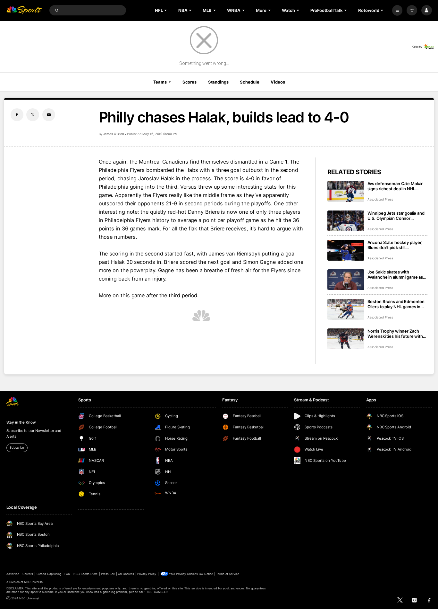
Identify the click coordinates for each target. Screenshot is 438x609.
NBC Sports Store (85, 574)
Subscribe (17, 447)
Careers (27, 574)
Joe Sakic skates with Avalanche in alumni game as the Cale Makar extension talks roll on (397, 274)
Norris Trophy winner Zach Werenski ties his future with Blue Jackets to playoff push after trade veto (395, 333)
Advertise (12, 574)
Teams (160, 82)
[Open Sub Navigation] (166, 10)
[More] (397, 10)
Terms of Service (227, 574)
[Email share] (48, 114)
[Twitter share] (32, 114)
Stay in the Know (21, 422)
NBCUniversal (33, 582)
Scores (189, 82)
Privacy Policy (146, 574)
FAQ (67, 574)
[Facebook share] (17, 114)
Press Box (108, 574)
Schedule (249, 82)
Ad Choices (126, 574)
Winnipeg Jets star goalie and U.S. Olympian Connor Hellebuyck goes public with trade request (396, 215)
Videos (278, 82)
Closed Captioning (49, 574)
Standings (218, 82)
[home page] (24, 10)
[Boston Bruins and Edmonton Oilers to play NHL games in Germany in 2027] (345, 309)
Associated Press (380, 199)
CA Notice (206, 574)
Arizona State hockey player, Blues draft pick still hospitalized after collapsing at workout (397, 245)
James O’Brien (113, 134)
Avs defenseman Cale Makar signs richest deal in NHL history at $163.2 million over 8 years (396, 186)
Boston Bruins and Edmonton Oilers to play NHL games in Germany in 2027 (396, 304)
